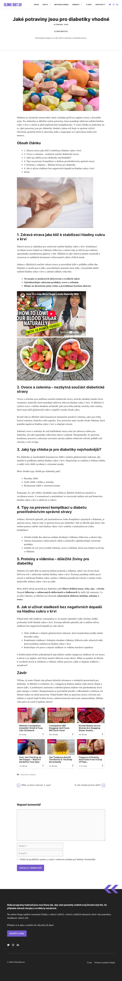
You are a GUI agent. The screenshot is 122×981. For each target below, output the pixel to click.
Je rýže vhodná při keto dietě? (88, 785)
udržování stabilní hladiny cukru (47, 574)
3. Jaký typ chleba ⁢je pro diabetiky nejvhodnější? (47, 157)
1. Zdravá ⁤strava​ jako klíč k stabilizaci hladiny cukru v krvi (52, 150)
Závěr (27, 172)
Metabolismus (61, 4)
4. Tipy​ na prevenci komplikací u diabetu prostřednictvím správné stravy (59, 161)
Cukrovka (24, 774)
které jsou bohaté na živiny (91, 548)
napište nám (17, 933)
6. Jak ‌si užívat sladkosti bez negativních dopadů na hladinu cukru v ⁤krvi (59, 168)
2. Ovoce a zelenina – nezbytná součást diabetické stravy (51, 154)
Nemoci (76, 4)
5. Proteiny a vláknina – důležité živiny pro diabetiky (50, 164)
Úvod (36, 4)
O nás (89, 4)
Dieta (45, 4)
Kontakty (100, 4)
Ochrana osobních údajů (104, 962)
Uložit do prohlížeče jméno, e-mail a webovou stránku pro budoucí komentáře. (58, 859)
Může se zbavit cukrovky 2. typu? (36, 785)
